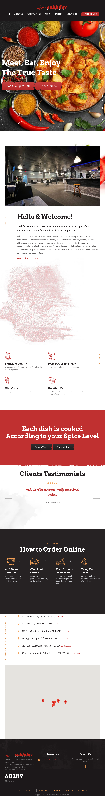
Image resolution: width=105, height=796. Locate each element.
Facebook (103, 98)
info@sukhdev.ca (49, 760)
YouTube (103, 109)
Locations (72, 14)
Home (7, 14)
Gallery (59, 14)
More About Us (25, 258)
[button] (58, 701)
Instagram (103, 120)
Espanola (58, 790)
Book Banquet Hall (18, 86)
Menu (48, 14)
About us (18, 14)
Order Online (90, 14)
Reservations (34, 14)
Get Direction (62, 616)
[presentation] (8, 498)
